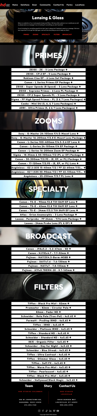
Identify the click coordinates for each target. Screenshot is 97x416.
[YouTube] (57, 410)
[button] (25, 5)
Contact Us (67, 386)
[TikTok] (46, 410)
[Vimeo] (54, 410)
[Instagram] (39, 410)
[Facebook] (42, 410)
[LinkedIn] (50, 410)
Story (48, 386)
